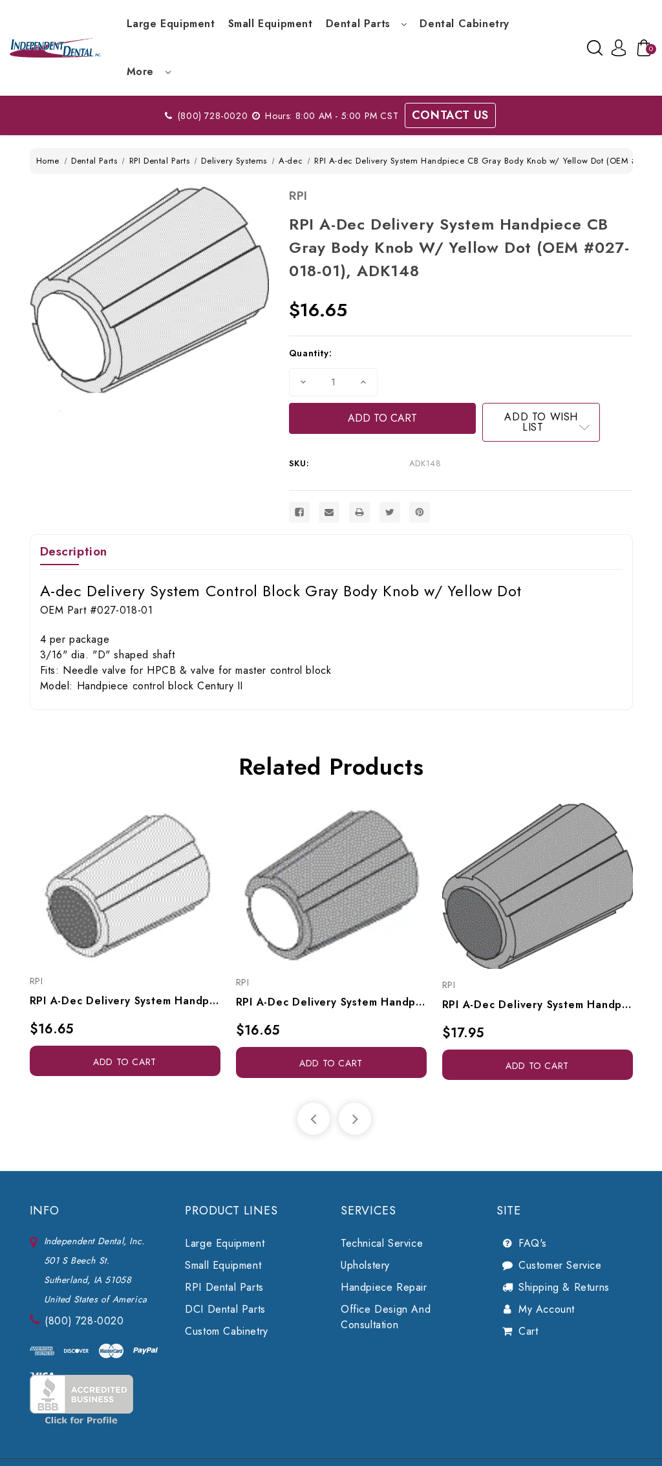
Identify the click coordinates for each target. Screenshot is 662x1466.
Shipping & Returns (564, 1287)
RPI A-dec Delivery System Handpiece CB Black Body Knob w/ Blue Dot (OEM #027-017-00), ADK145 (537, 1004)
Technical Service (382, 1243)
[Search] (595, 48)
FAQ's (532, 1243)
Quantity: (310, 353)
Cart (528, 1331)
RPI (298, 195)
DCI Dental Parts (225, 1309)
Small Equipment (270, 23)
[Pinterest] (419, 512)
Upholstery (365, 1265)
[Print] (359, 512)
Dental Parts (360, 23)
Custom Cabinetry (226, 1331)
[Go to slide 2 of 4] (355, 1119)
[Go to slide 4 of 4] (313, 1119)
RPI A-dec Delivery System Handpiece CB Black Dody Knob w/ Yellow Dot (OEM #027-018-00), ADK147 (331, 1002)
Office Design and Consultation (386, 1317)
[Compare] (139, 886)
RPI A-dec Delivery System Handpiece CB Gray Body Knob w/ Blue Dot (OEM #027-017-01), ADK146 (125, 1000)
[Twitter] (389, 512)
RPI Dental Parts (224, 1287)
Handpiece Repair (384, 1287)
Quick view (110, 886)
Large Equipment (171, 23)
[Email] (329, 512)
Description (74, 551)
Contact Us (450, 115)
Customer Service (560, 1265)
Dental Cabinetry (464, 23)
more (142, 71)
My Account (546, 1309)
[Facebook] (299, 512)
